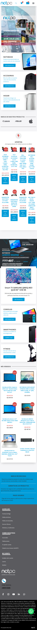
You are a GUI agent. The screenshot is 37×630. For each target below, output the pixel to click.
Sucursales (5, 537)
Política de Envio (6, 517)
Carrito (4, 561)
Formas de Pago (6, 514)
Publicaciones (5, 541)
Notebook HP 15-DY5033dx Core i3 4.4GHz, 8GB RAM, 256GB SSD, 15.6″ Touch (10, 453)
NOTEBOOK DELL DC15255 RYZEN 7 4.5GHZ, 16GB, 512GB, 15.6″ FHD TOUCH (31, 161)
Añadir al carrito (5, 180)
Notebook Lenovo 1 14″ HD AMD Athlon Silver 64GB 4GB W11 (10, 420)
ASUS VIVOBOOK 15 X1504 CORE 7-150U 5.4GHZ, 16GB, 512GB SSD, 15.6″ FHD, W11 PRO (5, 162)
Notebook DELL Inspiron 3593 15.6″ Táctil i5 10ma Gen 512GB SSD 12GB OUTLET (9, 389)
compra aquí (8, 337)
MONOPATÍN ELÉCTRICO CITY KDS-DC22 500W (5, 199)
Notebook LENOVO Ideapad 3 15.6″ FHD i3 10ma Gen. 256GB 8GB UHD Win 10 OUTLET (27, 421)
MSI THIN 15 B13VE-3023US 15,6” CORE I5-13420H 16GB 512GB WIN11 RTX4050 (31, 203)
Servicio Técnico (6, 524)
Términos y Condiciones (8, 528)
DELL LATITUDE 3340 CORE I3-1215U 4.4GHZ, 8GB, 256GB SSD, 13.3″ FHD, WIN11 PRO (23, 161)
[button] (33, 3)
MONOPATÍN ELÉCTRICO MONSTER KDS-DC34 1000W (14, 203)
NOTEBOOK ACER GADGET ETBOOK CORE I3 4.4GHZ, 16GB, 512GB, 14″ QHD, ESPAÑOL (27, 389)
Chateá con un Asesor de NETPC (10, 548)
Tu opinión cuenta (6, 544)
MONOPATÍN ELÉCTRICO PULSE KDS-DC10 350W (23, 199)
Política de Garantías (7, 521)
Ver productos (9, 65)
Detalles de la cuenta (7, 558)
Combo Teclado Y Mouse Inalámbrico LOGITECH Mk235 (27, 450)
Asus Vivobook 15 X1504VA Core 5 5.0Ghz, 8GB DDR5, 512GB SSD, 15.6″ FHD (14, 160)
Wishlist (4, 565)
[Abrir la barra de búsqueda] (16, 3)
